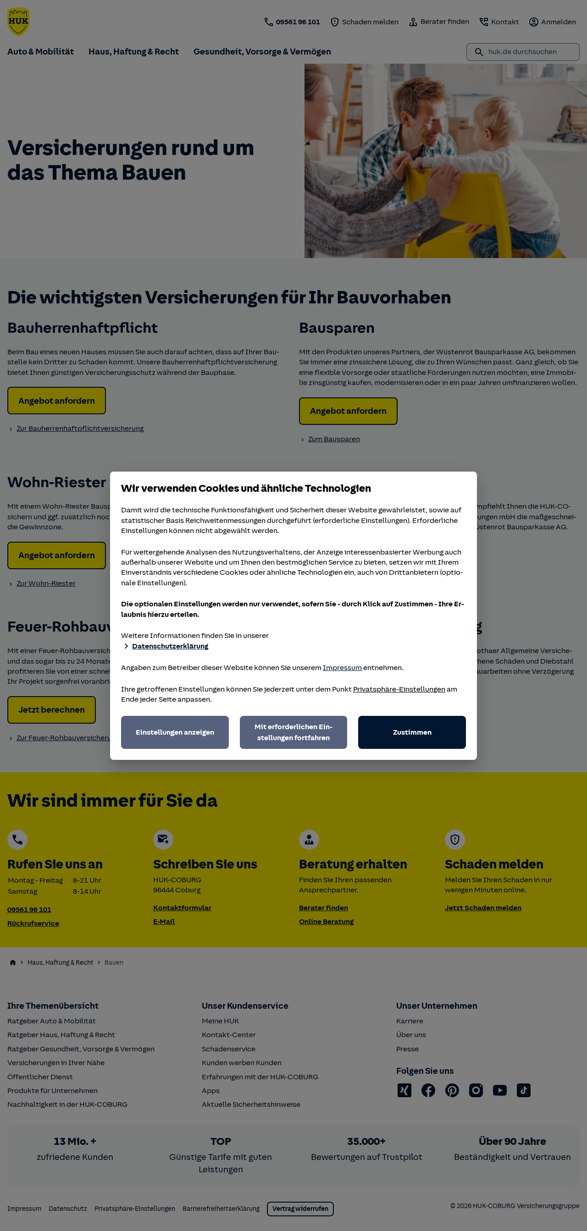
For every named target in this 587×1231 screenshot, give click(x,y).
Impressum (342, 668)
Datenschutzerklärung (170, 646)
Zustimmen (412, 732)
